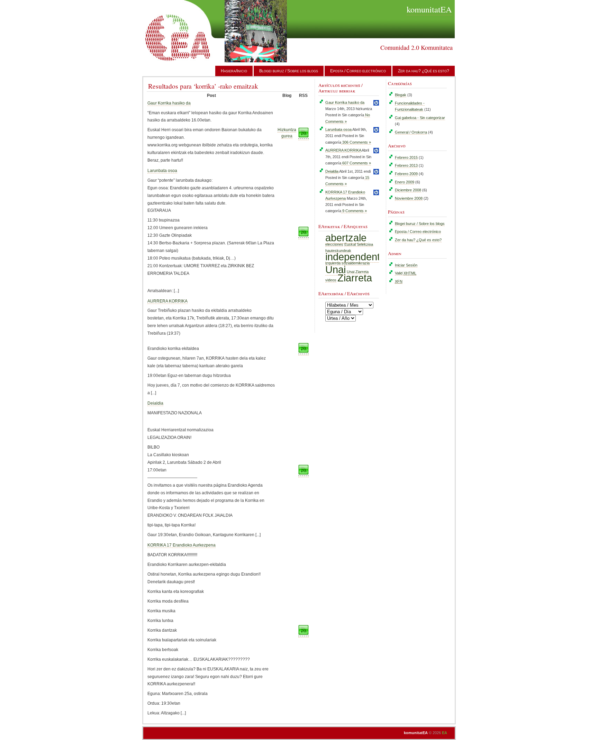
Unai (335, 269)
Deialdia (155, 403)
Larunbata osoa (162, 170)
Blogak (400, 95)
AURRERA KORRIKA (167, 301)
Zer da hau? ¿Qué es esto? (423, 71)
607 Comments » (356, 163)
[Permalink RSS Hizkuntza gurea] (303, 137)
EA (444, 733)
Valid (405, 273)
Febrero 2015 (406, 157)
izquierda (333, 263)
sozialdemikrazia (356, 263)
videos (330, 280)
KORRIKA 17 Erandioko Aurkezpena (181, 545)
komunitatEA (429, 9)
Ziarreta (354, 277)
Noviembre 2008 (409, 198)
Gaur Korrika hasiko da (169, 103)
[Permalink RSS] (303, 236)
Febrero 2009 (406, 174)
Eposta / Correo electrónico (358, 71)
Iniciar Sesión (406, 265)
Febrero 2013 (406, 165)
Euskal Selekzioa (358, 244)
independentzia (359, 256)
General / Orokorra (411, 132)
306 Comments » (356, 142)
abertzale (345, 237)
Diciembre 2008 (408, 190)
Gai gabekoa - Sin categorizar (420, 118)
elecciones (334, 244)
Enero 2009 (404, 182)
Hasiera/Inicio (234, 71)
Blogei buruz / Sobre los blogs (288, 71)
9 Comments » (354, 211)
